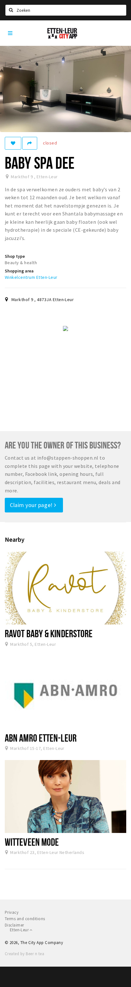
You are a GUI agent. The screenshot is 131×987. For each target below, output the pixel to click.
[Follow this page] (13, 143)
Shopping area (19, 271)
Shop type (15, 256)
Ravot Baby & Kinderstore (49, 633)
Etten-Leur (20, 930)
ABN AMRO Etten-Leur (41, 737)
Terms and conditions (25, 918)
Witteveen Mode (32, 841)
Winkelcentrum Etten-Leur (31, 277)
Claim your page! (32, 505)
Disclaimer (14, 925)
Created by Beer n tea (24, 953)
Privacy (11, 912)
